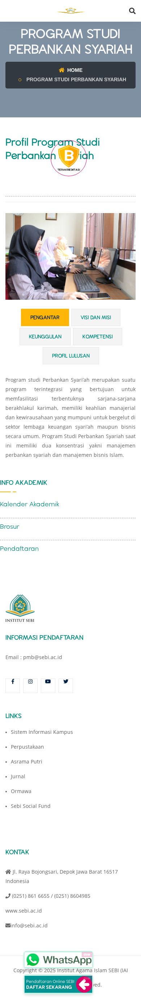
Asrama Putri (26, 761)
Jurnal (18, 776)
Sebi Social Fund (31, 805)
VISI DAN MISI (96, 317)
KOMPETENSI (97, 336)
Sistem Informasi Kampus (42, 731)
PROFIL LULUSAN (71, 356)
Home (74, 70)
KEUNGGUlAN (45, 336)
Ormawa (21, 791)
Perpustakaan (27, 746)
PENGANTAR (45, 317)
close (87, 954)
